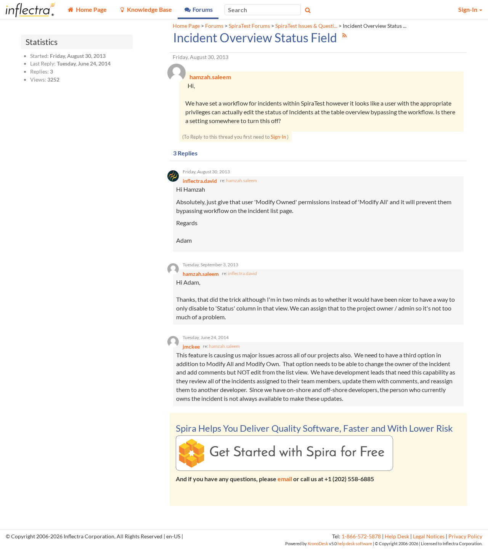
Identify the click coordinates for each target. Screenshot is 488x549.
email (285, 478)
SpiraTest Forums (249, 26)
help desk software (354, 543)
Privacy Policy (465, 536)
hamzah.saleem (241, 180)
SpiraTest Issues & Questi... (306, 26)
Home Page (186, 26)
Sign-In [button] (468, 9)
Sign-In (278, 137)
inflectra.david (242, 273)
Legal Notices (429, 536)
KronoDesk (318, 543)
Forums (214, 26)
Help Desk (397, 536)
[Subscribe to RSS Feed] (344, 35)
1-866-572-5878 (361, 536)
